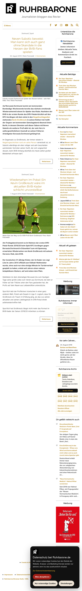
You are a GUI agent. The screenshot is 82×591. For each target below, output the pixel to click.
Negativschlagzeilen (41, 117)
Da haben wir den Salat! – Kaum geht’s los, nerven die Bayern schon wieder (69, 94)
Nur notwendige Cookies (45, 583)
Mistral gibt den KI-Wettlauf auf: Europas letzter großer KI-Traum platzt (69, 261)
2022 (60, 401)
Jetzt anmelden (67, 62)
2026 (60, 396)
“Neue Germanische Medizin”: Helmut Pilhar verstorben (68, 481)
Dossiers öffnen (63, 408)
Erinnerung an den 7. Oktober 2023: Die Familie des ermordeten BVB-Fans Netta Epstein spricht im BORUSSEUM (68, 103)
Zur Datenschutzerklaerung (44, 570)
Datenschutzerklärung (25, 575)
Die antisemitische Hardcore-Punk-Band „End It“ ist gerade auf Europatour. (69, 427)
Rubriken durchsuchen (66, 406)
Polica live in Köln (65, 115)
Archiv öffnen (68, 390)
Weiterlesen (46, 161)
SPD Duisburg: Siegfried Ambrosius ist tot (67, 218)
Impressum (8, 575)
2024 (70, 396)
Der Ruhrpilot (63, 119)
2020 (70, 401)
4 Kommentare (40, 56)
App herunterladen (68, 324)
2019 (75, 401)
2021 (65, 401)
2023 (75, 396)
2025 (65, 396)
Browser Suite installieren (68, 330)
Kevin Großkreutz (19, 120)
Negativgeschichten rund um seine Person (20, 142)
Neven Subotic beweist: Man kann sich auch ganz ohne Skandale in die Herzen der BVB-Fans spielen (28, 45)
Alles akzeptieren (42, 577)
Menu (8, 25)
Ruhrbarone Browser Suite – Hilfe (16, 579)
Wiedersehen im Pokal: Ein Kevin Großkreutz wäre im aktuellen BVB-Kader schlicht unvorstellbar (28, 185)
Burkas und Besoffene (68, 347)
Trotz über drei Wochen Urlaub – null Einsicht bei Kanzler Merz (68, 87)
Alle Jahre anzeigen (65, 411)
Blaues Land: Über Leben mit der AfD (69, 111)
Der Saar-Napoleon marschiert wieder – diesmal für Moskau (69, 80)
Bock (62, 132)
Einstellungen (66, 583)
